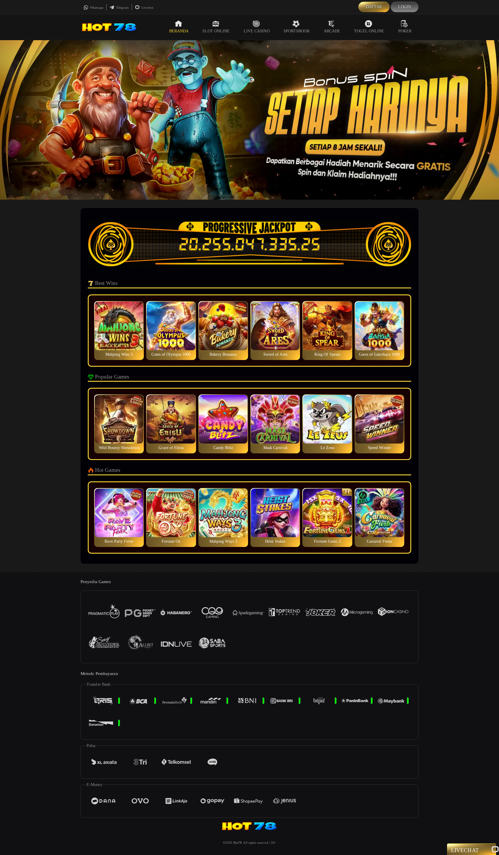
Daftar (374, 7)
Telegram (122, 7)
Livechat (147, 7)
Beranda (179, 31)
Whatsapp (96, 7)
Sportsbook (297, 31)
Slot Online (216, 31)
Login (404, 7)
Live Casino (257, 31)
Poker (405, 31)
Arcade (332, 31)
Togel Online (369, 31)
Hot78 (237, 842)
